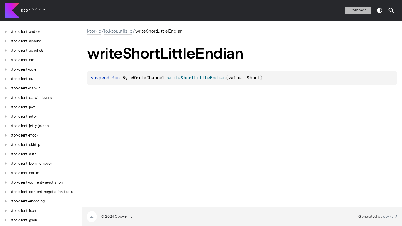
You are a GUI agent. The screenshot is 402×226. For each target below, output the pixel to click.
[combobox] (40, 9)
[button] (391, 10)
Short (253, 78)
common (358, 10)
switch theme (380, 10)
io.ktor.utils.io (118, 31)
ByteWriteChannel (143, 78)
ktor (25, 10)
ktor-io (94, 31)
